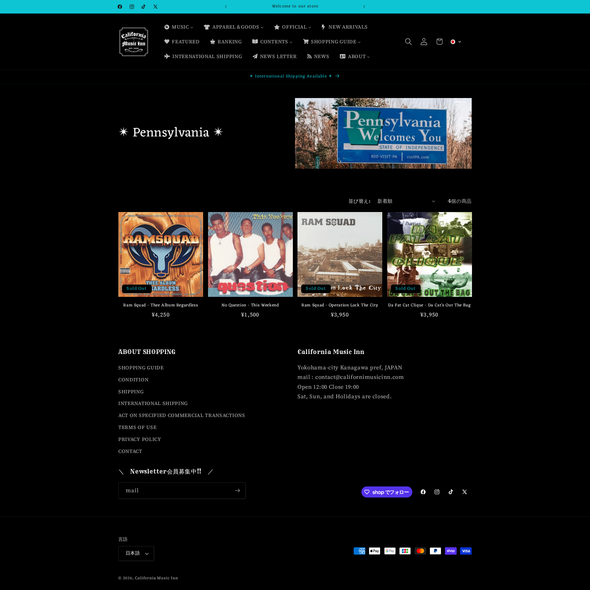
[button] (408, 41)
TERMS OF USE (137, 427)
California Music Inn (156, 577)
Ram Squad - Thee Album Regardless (160, 305)
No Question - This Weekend (250, 305)
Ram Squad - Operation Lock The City (339, 305)
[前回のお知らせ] (226, 7)
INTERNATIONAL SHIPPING (153, 403)
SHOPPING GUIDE (141, 367)
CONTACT (130, 451)
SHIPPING (131, 391)
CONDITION (133, 379)
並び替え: (359, 201)
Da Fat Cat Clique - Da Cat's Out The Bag (429, 305)
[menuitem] (178, 27)
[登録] (237, 490)
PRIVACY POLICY (139, 439)
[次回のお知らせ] (364, 7)
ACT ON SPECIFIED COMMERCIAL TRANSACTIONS (181, 415)
